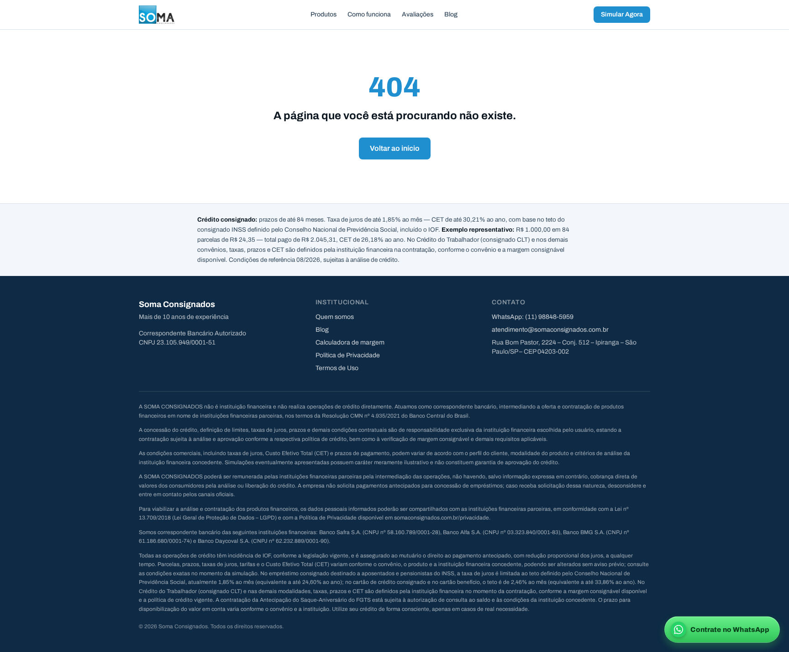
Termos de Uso (337, 368)
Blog (451, 14)
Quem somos (335, 316)
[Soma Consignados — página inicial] (156, 14)
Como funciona (369, 14)
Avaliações (417, 14)
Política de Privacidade (348, 355)
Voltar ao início (395, 148)
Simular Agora (622, 14)
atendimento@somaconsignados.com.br (550, 329)
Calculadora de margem (350, 342)
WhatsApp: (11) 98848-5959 (532, 316)
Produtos (323, 14)
